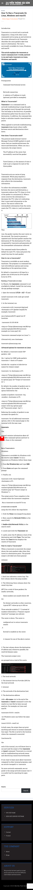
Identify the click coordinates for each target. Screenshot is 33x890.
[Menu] (2, 3)
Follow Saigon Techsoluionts (10, 19)
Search (3, 787)
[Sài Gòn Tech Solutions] (17, 3)
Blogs (3, 10)
